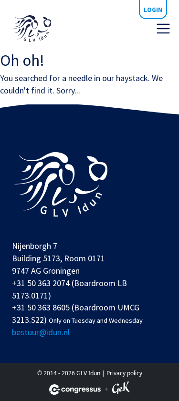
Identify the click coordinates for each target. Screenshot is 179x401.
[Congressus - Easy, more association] (75, 389)
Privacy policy (124, 373)
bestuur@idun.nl (41, 332)
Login (153, 9)
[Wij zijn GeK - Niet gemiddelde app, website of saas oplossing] (120, 389)
